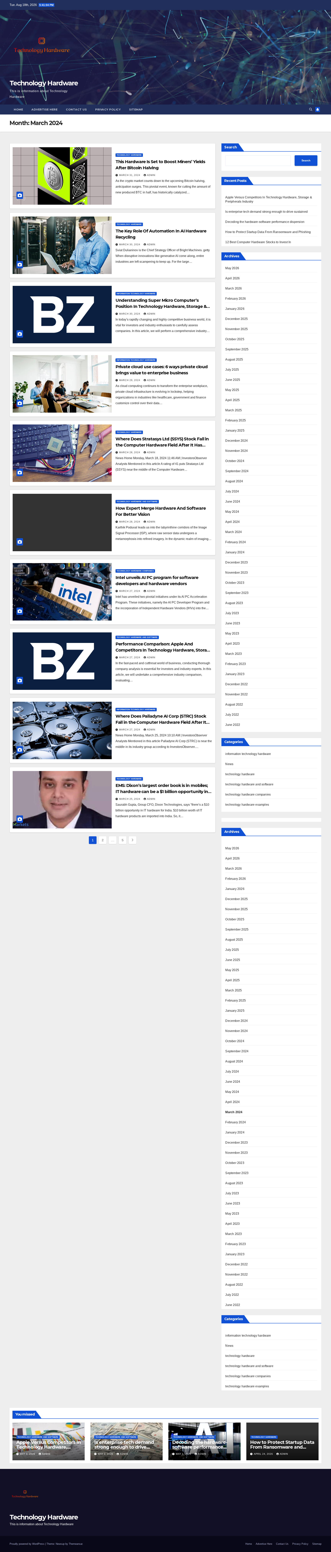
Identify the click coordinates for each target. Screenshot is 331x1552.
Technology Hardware (44, 83)
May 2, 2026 (106, 1454)
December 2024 (236, 440)
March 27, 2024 (130, 591)
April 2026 (232, 278)
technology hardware (129, 155)
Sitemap (136, 109)
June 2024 (232, 501)
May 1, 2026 (184, 1454)
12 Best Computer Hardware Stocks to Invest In (258, 242)
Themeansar (75, 1543)
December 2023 (236, 562)
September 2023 (236, 592)
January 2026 (234, 308)
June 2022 (232, 724)
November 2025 (236, 329)
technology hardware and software (137, 501)
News (229, 764)
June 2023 (232, 623)
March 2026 (233, 288)
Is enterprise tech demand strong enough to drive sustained (266, 211)
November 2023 (236, 572)
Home (18, 109)
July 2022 (232, 714)
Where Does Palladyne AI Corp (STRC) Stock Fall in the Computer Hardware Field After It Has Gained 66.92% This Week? (161, 722)
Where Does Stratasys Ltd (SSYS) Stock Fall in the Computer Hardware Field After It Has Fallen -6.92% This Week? (162, 445)
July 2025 (232, 369)
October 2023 (234, 582)
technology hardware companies (135, 571)
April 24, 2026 (264, 1454)
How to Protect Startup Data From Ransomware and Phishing (268, 232)
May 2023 (232, 633)
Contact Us (76, 109)
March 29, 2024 (130, 380)
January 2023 (234, 674)
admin (151, 175)
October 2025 (234, 339)
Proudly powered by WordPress (27, 1543)
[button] (310, 109)
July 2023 (232, 613)
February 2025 (235, 420)
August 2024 (234, 481)
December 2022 (236, 684)
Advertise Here (44, 109)
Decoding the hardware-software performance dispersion (264, 221)
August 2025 (234, 359)
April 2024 (232, 521)
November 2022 (236, 694)
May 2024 (232, 511)
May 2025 (232, 390)
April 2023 (232, 643)
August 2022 (234, 704)
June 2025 (232, 379)
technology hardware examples (247, 804)
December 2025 (236, 319)
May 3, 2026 (28, 1454)
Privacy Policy (108, 109)
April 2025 (232, 400)
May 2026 (232, 268)
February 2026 (235, 298)
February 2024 (235, 542)
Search (230, 147)
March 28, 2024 (130, 452)
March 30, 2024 (130, 244)
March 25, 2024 (130, 799)
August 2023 (234, 603)
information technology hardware (136, 294)
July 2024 (232, 491)
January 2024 (234, 552)
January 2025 (234, 430)
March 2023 (233, 653)
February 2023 (235, 664)
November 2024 (236, 450)
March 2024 (233, 532)
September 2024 (236, 471)
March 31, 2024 (130, 175)
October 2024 (234, 461)
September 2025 (236, 349)
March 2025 (233, 410)
